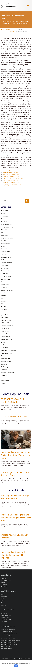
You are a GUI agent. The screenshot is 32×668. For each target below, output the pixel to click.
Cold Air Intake (5, 268)
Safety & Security (6, 361)
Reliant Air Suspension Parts (11, 182)
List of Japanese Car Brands (14, 416)
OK (16, 665)
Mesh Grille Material (6, 339)
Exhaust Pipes (5, 284)
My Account (4, 621)
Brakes (3, 246)
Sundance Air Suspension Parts (12, 184)
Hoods (3, 312)
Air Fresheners (5, 216)
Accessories (4, 210)
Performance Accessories (8, 350)
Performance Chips (6, 353)
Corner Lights (5, 273)
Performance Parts (6, 356)
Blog (2, 232)
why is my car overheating (8, 629)
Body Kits (3, 241)
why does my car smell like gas (9, 634)
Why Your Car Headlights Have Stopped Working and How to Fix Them (16, 518)
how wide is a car (5, 646)
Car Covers (4, 254)
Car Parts (3, 260)
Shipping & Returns (6, 615)
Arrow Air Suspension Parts (10, 172)
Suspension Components (8, 372)
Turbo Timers (4, 378)
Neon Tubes (4, 347)
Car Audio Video (5, 251)
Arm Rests (4, 230)
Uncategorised (5, 380)
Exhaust (3, 282)
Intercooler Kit (5, 317)
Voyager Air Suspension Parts (11, 188)
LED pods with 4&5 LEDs (8, 326)
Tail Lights (4, 375)
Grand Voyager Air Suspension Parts (13, 178)
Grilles (2, 304)
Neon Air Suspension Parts (10, 180)
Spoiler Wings (5, 367)
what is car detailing (6, 636)
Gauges (3, 298)
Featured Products (6, 580)
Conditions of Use (6, 619)
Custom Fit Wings (6, 276)
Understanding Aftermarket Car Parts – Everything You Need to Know (15, 455)
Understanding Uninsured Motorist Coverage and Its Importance (13, 555)
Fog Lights (4, 295)
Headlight (3, 306)
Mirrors (3, 342)
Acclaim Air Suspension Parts (11, 171)
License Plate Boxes (6, 334)
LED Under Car (5, 331)
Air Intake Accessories (7, 219)
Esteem (3, 601)
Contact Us (4, 613)
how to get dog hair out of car (9, 644)
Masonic (3, 605)
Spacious (3, 594)
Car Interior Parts (6, 257)
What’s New (4, 584)
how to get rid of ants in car (8, 642)
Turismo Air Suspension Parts (11, 186)
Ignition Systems (5, 315)
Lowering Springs (6, 337)
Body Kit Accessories (7, 238)
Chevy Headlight (5, 265)
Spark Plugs (4, 364)
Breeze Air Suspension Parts (11, 174)
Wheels (3, 383)
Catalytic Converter (6, 262)
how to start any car (6, 648)
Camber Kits (4, 249)
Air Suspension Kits (6, 224)
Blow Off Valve (5, 235)
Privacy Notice (5, 617)
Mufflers (3, 345)
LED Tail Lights (5, 328)
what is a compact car (7, 631)
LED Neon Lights (5, 323)
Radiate (3, 598)
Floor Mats (4, 293)
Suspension (4, 369)
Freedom (3, 603)
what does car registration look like (10, 640)
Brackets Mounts (5, 243)
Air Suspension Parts (7, 227)
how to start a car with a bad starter (10, 638)
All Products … (5, 586)
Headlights (4, 309)
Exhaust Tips (4, 287)
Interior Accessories (6, 320)
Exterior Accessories (7, 290)
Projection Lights (5, 358)
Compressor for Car (6, 271)
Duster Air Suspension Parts (11, 176)
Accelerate (4, 596)
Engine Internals (5, 279)
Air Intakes (4, 221)
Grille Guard (4, 301)
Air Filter (3, 213)
